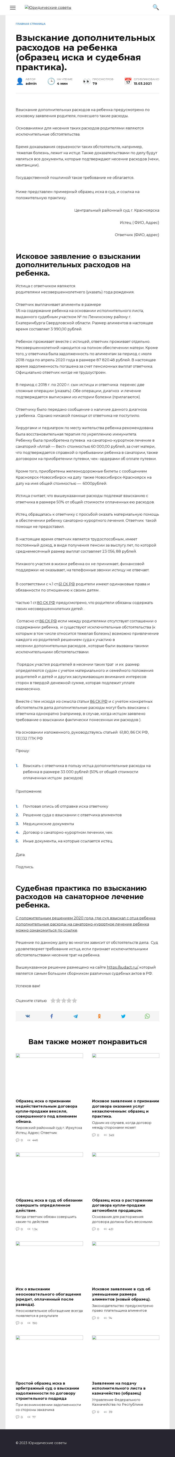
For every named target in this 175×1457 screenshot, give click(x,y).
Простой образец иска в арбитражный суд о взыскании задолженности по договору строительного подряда (47, 1390)
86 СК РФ (48, 621)
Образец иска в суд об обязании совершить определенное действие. (49, 1205)
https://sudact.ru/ (122, 967)
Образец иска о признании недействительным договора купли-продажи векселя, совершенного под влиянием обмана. (46, 1111)
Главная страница (31, 23)
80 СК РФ (46, 603)
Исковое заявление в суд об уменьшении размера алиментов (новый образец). (121, 1294)
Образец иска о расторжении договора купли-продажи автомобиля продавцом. (122, 1205)
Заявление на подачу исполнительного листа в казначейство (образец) (119, 1388)
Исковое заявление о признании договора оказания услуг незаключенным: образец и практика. (125, 1108)
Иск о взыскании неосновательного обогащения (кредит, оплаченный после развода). (48, 1296)
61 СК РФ (67, 584)
